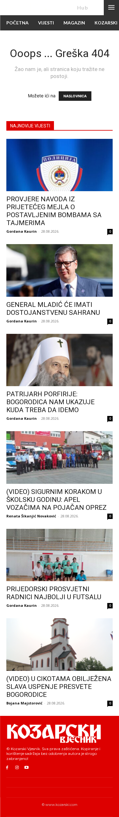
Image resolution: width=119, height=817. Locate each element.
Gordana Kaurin (21, 231)
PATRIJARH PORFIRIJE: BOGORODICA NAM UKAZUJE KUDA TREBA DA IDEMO (50, 402)
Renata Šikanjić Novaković (31, 516)
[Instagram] (17, 767)
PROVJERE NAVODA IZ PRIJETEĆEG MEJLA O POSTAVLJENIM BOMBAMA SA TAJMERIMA (54, 211)
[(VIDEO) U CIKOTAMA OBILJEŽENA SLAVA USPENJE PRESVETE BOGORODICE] (59, 644)
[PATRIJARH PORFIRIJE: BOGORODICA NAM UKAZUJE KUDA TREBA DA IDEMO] (59, 360)
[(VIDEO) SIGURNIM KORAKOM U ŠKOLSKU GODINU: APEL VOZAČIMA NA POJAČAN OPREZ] (59, 457)
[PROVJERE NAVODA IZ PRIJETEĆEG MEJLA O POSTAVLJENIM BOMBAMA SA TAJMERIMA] (59, 165)
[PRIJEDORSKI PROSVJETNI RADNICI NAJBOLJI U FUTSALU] (59, 555)
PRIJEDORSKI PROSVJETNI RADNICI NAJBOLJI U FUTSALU (53, 593)
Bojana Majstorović (24, 703)
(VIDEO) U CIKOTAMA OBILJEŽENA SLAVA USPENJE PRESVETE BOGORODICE (58, 686)
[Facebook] (7, 767)
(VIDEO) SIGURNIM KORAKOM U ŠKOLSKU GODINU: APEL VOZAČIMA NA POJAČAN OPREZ (56, 499)
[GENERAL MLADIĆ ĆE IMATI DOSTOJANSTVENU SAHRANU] (59, 270)
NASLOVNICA (75, 96)
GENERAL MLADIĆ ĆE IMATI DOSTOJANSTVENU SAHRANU (53, 308)
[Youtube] (26, 767)
